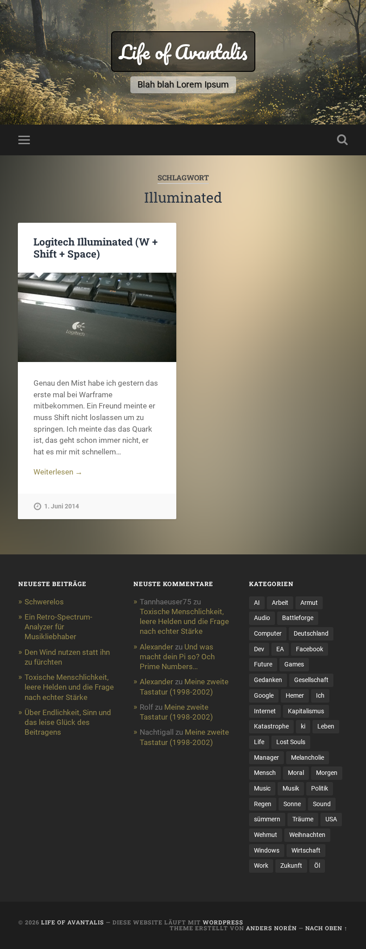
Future (263, 664)
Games (294, 664)
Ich (320, 695)
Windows (266, 850)
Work (261, 865)
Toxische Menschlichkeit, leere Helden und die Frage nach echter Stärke (69, 687)
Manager (266, 757)
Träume (302, 819)
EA (280, 649)
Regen (262, 803)
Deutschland (311, 633)
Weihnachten (307, 834)
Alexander (156, 646)
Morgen (326, 772)
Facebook (309, 649)
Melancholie (307, 757)
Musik (291, 788)
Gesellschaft (311, 679)
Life (259, 741)
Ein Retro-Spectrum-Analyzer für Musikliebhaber (58, 626)
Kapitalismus (306, 711)
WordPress (223, 922)
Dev (259, 649)
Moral (296, 772)
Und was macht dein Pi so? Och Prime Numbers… (177, 656)
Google (264, 695)
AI (257, 602)
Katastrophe (271, 726)
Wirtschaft (305, 850)
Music (262, 788)
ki (303, 726)
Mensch (265, 772)
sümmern (267, 819)
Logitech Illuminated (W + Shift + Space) (95, 247)
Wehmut (265, 834)
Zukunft (291, 865)
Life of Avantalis (183, 51)
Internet (265, 711)
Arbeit (280, 602)
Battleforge (297, 617)
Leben (325, 726)
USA (331, 819)
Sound (322, 803)
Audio (262, 617)
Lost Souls (290, 741)
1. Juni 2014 (61, 506)
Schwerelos (44, 601)
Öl (317, 865)
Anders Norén (271, 928)
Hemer (295, 695)
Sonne (292, 803)
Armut (309, 602)
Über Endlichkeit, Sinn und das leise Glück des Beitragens (68, 722)
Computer (268, 633)
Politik (319, 788)
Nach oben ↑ (326, 928)
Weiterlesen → (58, 471)
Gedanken (268, 679)
